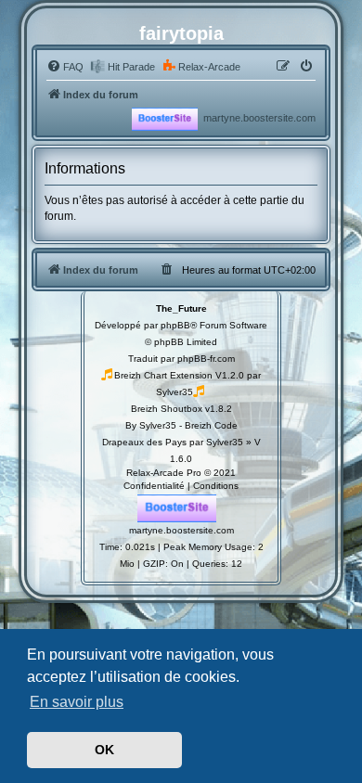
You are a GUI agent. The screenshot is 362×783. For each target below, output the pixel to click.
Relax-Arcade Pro (163, 473)
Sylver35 (174, 392)
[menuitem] (65, 67)
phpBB (175, 325)
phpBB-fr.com (206, 358)
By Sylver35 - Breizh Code (181, 425)
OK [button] (104, 749)
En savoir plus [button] (76, 702)
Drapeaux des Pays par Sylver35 (172, 442)
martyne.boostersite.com (259, 117)
